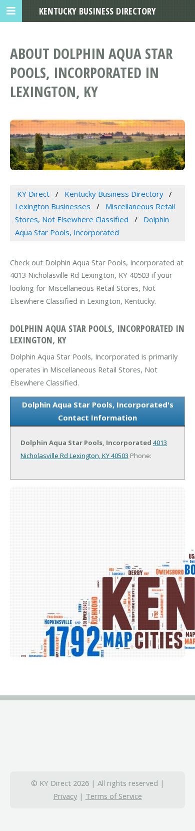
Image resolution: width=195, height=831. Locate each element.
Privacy (65, 796)
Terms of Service (114, 796)
